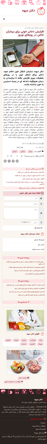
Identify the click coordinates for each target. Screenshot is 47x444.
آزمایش (32, 344)
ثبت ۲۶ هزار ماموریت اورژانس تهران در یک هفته (29, 175)
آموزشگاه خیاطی (39, 240)
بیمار (30, 151)
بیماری (24, 340)
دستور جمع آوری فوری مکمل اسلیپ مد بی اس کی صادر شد (26, 292)
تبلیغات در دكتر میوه (38, 426)
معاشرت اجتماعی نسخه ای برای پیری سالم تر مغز (29, 288)
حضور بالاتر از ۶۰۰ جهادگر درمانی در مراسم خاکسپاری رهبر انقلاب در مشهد (25, 263)
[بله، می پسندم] (22, 156)
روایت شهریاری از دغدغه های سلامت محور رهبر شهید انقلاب (26, 267)
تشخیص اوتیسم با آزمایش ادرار (34, 274)
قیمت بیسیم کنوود (38, 249)
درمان (36, 107)
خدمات (23, 344)
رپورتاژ (40, 344)
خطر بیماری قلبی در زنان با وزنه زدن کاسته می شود (29, 270)
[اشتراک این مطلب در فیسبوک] (13, 161)
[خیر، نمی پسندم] (11, 156)
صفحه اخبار (22, 378)
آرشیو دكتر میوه (40, 429)
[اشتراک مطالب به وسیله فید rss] (5, 161)
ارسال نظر (37, 228)
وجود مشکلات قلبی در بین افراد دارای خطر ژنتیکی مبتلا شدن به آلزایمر (24, 183)
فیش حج (41, 244)
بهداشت (32, 340)
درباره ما (43, 423)
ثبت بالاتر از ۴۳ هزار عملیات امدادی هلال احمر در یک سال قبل (25, 285)
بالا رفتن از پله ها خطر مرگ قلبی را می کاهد (30, 172)
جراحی (23, 151)
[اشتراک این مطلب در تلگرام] (17, 161)
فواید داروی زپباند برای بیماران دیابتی (32, 179)
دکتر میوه (28, 10)
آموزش (8, 340)
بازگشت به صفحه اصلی (12, 381)
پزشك (16, 340)
